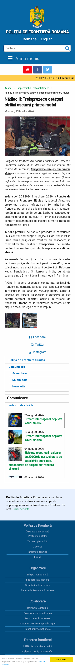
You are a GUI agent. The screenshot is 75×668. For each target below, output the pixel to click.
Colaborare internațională (37, 613)
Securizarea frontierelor (37, 618)
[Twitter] (47, 69)
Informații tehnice (37, 551)
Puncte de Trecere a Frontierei (37, 590)
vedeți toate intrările (20, 405)
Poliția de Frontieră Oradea (26, 360)
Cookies (37, 546)
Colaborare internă (37, 607)
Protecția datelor (37, 536)
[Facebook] (37, 69)
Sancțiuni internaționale (38, 629)
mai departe (21, 509)
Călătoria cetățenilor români (37, 651)
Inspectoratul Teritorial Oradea (33, 88)
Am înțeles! (61, 659)
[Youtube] (27, 69)
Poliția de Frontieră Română (37, 31)
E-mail (37, 557)
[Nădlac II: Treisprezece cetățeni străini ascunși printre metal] (12, 320)
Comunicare (16, 367)
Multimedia (19, 380)
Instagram (39, 352)
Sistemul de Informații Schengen (37, 623)
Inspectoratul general (37, 579)
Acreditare (19, 373)
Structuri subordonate (37, 585)
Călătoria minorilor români (37, 646)
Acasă (8, 88)
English (46, 39)
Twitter (39, 344)
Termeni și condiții (38, 541)
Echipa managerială (37, 574)
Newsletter (19, 386)
